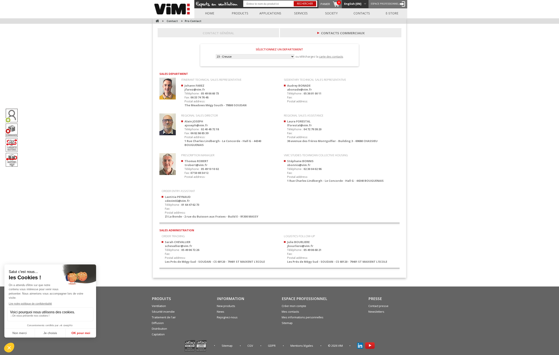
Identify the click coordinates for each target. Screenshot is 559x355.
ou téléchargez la (319, 56)
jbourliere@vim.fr (300, 246)
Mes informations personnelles (302, 317)
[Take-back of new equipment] (13, 160)
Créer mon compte (294, 306)
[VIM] (173, 8)
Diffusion (158, 323)
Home (209, 13)
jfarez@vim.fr (195, 89)
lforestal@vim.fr (299, 125)
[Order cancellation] (13, 130)
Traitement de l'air (164, 317)
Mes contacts (290, 312)
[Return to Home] (157, 21)
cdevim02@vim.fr (177, 201)
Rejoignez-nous (227, 317)
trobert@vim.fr (196, 165)
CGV (250, 346)
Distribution (159, 329)
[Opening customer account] (13, 115)
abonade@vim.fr (299, 89)
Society (331, 13)
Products (240, 13)
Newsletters (376, 312)
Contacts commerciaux (343, 33)
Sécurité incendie (163, 312)
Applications (270, 13)
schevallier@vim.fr (178, 246)
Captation (158, 334)
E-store (392, 13)
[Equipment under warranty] (13, 145)
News (220, 312)
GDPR (272, 346)
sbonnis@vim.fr (299, 165)
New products (226, 306)
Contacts (362, 13)
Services (301, 13)
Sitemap (287, 323)
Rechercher (305, 3)
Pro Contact (193, 21)
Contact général (218, 33)
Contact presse (378, 306)
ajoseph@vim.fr (196, 125)
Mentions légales (302, 346)
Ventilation (159, 306)
